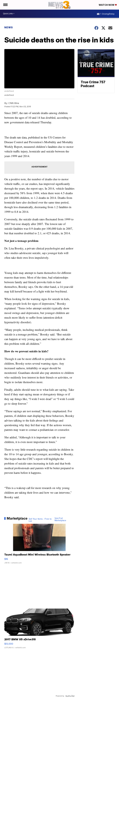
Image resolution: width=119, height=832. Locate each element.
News (8, 27)
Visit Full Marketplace (60, 519)
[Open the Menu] (5, 5)
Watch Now (107, 4)
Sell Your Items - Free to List (40, 520)
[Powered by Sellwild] (69, 696)
